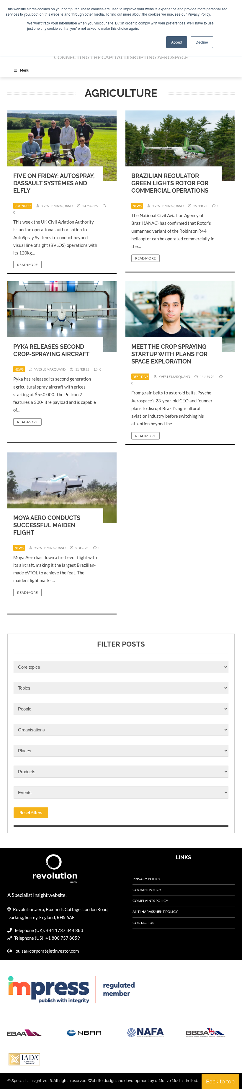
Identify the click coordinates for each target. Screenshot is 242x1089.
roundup (22, 206)
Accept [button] (176, 41)
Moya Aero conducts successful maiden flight (46, 525)
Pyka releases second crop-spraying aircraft (51, 350)
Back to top (220, 1081)
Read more (27, 264)
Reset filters (30, 812)
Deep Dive (140, 377)
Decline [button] (202, 41)
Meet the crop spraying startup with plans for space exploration (169, 354)
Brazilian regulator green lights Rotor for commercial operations (169, 183)
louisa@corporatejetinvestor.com (46, 951)
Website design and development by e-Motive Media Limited (142, 1080)
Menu (24, 70)
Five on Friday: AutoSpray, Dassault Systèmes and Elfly (54, 183)
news (137, 206)
